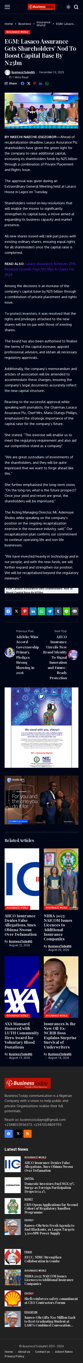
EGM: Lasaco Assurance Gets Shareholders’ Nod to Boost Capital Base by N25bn (39, 590)
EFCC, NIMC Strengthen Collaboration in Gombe (42, 1259)
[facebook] (9, 1134)
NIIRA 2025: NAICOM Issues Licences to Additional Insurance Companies (58, 927)
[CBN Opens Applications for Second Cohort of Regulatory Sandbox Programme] (13, 1206)
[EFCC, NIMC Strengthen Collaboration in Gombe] (13, 1257)
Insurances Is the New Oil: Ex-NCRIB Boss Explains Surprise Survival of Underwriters (60, 1035)
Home (9, 24)
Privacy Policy (14, 1356)
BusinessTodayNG (23, 72)
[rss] (28, 1134)
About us (24, 1351)
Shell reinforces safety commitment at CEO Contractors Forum (51, 1301)
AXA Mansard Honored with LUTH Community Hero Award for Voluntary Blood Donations (22, 1035)
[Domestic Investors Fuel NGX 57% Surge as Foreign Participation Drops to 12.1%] (13, 1185)
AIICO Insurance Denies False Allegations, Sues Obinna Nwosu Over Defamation (21, 925)
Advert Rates (64, 1351)
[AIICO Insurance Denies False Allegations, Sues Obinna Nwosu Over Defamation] (13, 1164)
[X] (18, 1134)
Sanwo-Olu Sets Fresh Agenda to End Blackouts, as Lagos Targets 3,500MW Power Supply (49, 1229)
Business (24, 24)
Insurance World (43, 23)
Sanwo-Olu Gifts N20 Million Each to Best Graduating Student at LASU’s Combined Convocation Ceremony (49, 1323)
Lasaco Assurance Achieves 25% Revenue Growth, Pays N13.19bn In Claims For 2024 (40, 269)
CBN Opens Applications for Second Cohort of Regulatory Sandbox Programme (51, 1209)
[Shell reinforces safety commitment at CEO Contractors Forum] (13, 1298)
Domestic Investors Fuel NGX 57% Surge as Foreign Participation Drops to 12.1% (49, 1188)
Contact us (42, 1351)
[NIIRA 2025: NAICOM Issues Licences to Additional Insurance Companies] (13, 1277)
